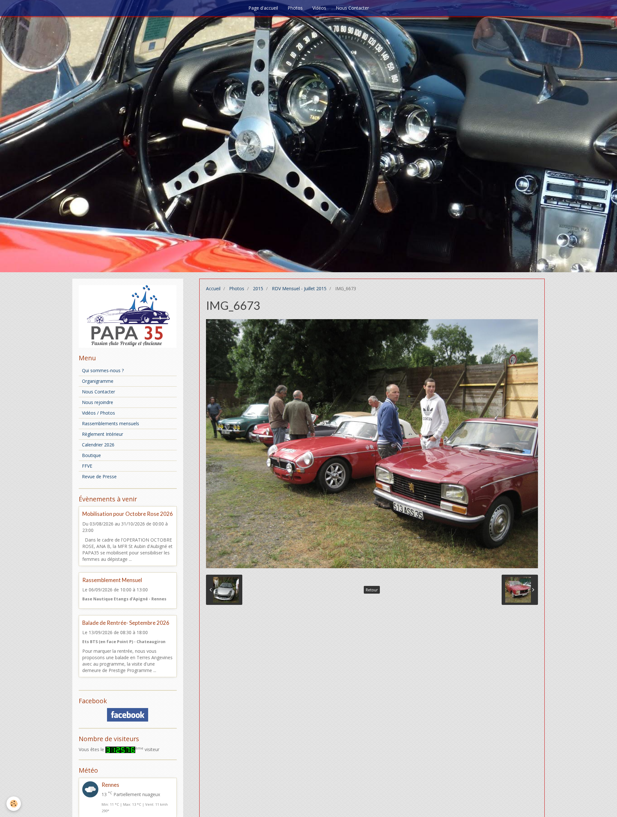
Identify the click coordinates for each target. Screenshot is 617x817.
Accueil (213, 288)
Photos (295, 8)
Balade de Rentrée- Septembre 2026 (125, 622)
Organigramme (97, 381)
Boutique (91, 455)
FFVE (87, 466)
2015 (258, 288)
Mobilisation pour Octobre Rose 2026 (127, 514)
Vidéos (319, 8)
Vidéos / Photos (98, 413)
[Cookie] (13, 803)
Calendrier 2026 (98, 445)
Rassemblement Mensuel (112, 580)
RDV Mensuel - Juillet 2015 (299, 288)
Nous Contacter (352, 8)
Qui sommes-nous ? (103, 370)
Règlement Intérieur (102, 434)
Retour (372, 589)
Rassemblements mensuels (110, 423)
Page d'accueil (263, 8)
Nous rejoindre (97, 402)
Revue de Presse (99, 476)
